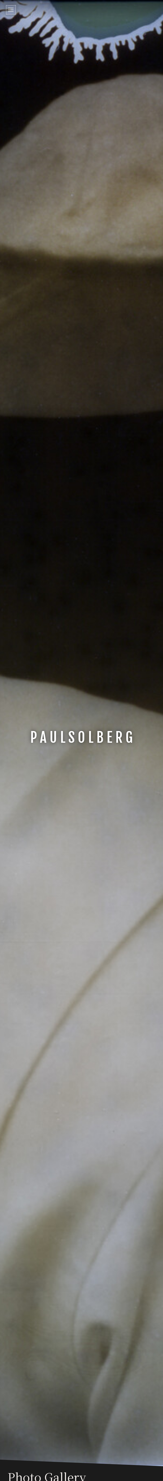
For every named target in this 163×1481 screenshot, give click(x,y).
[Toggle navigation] (11, 9)
